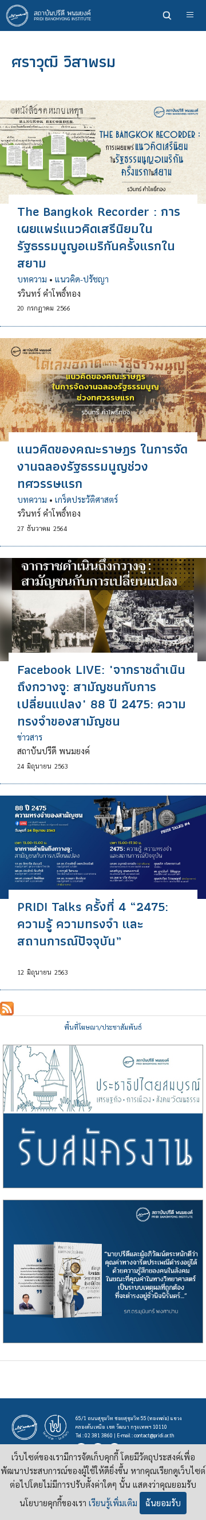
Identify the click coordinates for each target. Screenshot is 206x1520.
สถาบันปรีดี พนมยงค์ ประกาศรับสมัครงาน (103, 1116)
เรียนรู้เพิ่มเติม (113, 1503)
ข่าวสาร (29, 737)
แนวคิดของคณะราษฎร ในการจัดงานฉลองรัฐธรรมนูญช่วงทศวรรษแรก (102, 466)
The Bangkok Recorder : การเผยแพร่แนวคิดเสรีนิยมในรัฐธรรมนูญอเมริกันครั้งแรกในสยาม (98, 237)
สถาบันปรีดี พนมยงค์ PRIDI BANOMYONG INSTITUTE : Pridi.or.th (51, 15)
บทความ (32, 279)
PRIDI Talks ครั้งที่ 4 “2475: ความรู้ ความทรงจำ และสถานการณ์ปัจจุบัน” (92, 923)
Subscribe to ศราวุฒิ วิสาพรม (7, 1008)
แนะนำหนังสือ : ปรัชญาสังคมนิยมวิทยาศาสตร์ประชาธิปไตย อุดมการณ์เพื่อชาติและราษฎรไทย (103, 1271)
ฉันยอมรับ (163, 1503)
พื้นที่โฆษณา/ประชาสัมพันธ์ (103, 1027)
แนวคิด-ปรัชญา (82, 279)
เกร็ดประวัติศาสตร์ (86, 499)
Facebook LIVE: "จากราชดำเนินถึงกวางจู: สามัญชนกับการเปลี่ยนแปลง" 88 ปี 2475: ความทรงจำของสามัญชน (101, 695)
